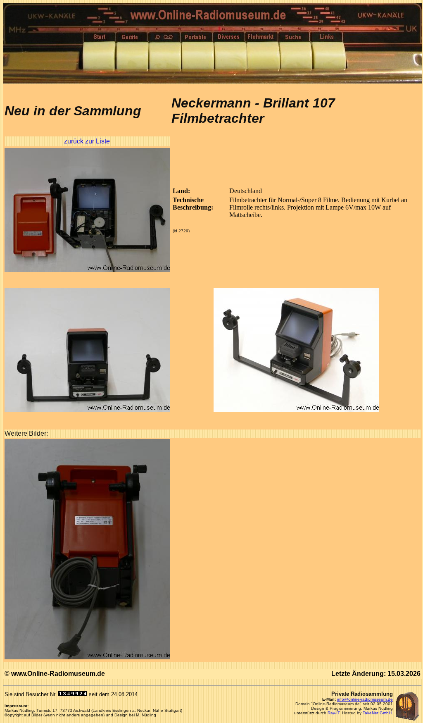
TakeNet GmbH (377, 713)
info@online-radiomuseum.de (365, 699)
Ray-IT (334, 713)
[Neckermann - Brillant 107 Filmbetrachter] (87, 269)
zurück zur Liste (87, 141)
